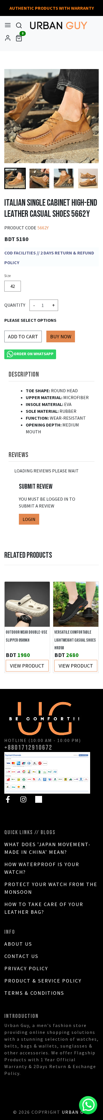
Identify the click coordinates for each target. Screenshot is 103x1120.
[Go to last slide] (14, 178)
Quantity (14, 305)
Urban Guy (76, 1112)
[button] (39, 178)
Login (29, 519)
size (7, 275)
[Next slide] (88, 178)
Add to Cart (23, 336)
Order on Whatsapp (34, 353)
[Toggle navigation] (7, 25)
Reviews (18, 455)
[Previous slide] (14, 627)
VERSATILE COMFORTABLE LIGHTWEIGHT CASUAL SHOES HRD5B (75, 640)
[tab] (51, 374)
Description (24, 374)
